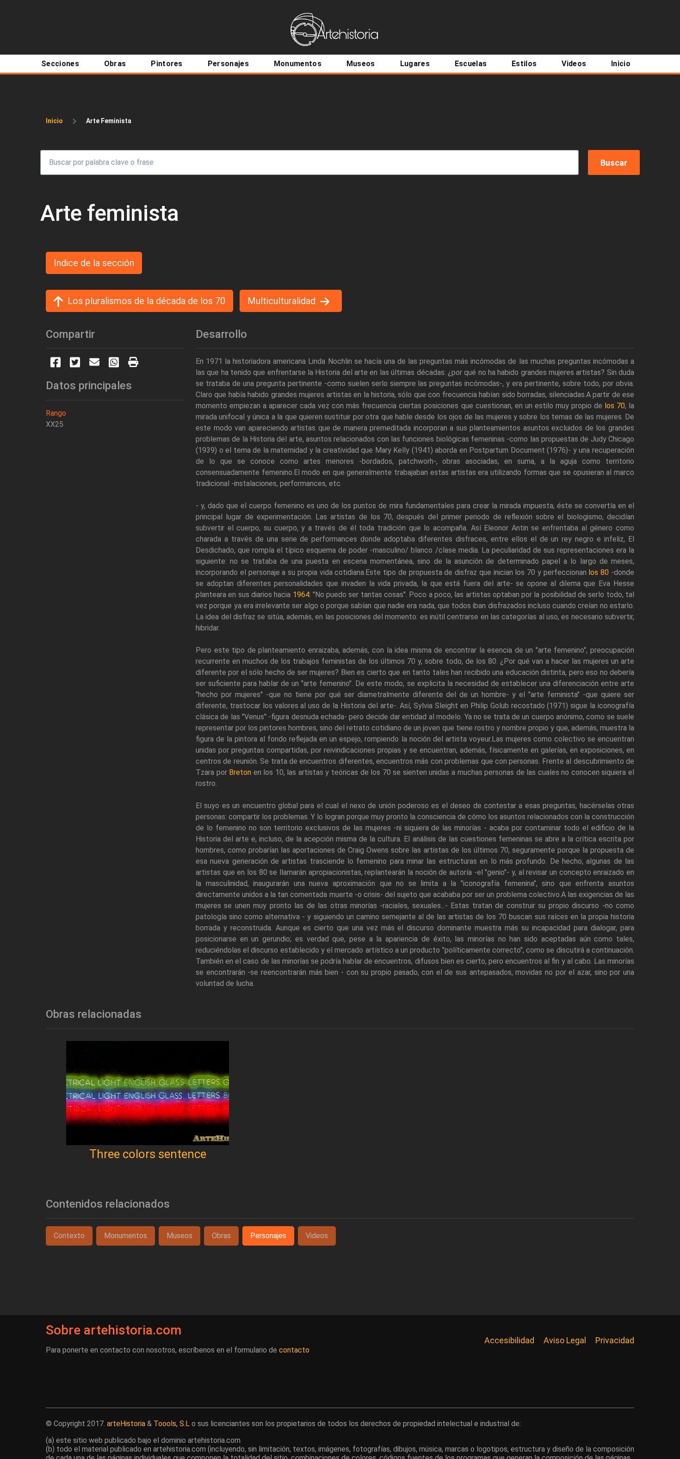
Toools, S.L (172, 1423)
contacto (294, 1350)
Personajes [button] (268, 1235)
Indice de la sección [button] (94, 262)
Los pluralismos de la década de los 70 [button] (146, 300)
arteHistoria (126, 1423)
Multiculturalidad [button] (281, 300)
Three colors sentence (147, 1154)
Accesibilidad (509, 1340)
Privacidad (614, 1340)
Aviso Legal (565, 1340)
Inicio (54, 121)
